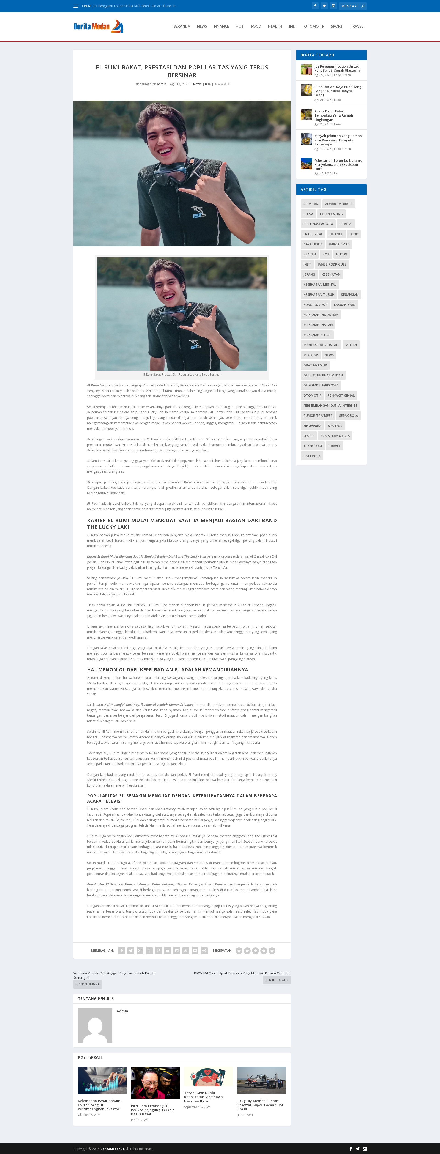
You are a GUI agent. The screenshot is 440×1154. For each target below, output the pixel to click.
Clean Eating (331, 214)
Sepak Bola (348, 415)
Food (256, 27)
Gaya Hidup (312, 244)
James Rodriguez (332, 264)
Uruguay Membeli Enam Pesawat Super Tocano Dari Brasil (261, 1105)
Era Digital (313, 234)
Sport (337, 27)
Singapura (312, 425)
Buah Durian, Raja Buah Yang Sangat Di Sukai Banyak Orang (337, 91)
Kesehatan (331, 274)
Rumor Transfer (318, 415)
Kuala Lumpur (315, 304)
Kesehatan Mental (319, 284)
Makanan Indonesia (320, 314)
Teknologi (312, 446)
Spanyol (335, 425)
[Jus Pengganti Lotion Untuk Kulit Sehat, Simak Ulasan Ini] (306, 69)
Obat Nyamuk (315, 365)
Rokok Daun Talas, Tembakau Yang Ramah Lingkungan (333, 115)
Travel (356, 27)
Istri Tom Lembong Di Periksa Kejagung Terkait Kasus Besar (152, 1110)
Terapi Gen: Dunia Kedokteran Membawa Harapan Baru (203, 1097)
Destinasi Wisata (318, 224)
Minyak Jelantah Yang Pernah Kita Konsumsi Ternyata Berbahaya (338, 140)
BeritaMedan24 (112, 1149)
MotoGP (310, 355)
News (202, 27)
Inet (293, 27)
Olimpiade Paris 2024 (320, 385)
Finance (221, 27)
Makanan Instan (318, 325)
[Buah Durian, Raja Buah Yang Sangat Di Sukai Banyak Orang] (306, 90)
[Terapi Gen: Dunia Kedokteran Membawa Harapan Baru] (208, 1076)
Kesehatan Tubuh (318, 294)
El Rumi (346, 224)
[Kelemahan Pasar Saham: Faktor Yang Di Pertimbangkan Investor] (102, 1080)
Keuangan (350, 294)
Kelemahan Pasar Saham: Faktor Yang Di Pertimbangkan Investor (99, 1105)
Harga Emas (339, 244)
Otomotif (314, 27)
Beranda (181, 27)
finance (336, 234)
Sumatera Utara (335, 435)
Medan (351, 345)
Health (275, 27)
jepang (309, 274)
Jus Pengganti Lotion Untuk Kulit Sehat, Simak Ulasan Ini (337, 68)
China (308, 214)
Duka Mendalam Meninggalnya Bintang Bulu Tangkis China (136, 6)
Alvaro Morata (338, 204)
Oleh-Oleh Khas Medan (323, 375)
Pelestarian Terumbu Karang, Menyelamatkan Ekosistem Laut (338, 164)
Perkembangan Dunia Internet (330, 405)
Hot (240, 27)
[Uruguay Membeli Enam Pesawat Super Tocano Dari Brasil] (261, 1080)
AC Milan (311, 204)
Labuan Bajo (344, 304)
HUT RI (341, 254)
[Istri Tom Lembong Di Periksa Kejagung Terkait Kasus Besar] (155, 1083)
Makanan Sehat (317, 335)
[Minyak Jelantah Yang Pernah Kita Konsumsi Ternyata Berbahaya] (306, 139)
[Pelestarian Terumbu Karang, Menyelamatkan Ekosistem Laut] (306, 163)
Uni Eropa (311, 456)
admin (161, 84)
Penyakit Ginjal (341, 395)
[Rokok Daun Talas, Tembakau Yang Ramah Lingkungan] (306, 114)
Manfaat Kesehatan (321, 345)
